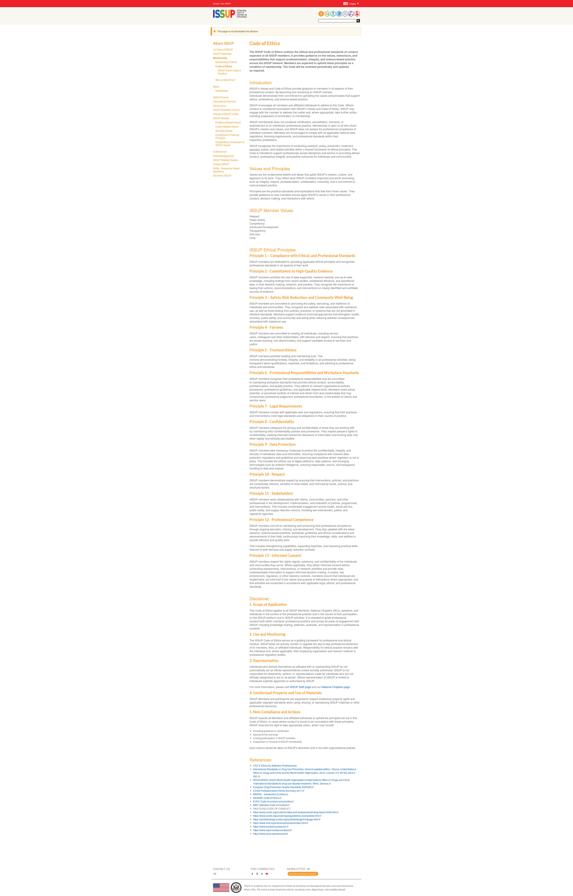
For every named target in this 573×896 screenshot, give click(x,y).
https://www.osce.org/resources (269, 833)
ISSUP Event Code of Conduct (229, 72)
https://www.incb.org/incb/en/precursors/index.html (279, 823)
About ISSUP (223, 43)
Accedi (216, 3)
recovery (254, 149)
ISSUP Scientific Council (226, 110)
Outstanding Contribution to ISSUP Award (229, 143)
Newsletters (221, 90)
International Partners (224, 101)
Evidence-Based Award (228, 122)
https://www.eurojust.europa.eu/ (269, 826)
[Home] (230, 17)
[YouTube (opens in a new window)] (267, 874)
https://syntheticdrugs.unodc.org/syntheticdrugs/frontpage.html (285, 819)
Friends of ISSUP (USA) (226, 114)
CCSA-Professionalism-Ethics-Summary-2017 (277, 790)
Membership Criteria (226, 62)
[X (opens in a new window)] (257, 874)
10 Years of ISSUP (223, 49)
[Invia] (358, 20)
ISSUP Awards (221, 118)
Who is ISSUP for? (225, 80)
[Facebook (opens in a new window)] (252, 874)
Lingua (352, 3)
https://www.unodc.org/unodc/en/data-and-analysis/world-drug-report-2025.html (294, 812)
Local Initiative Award (226, 126)
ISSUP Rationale (222, 53)
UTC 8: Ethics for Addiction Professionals (275, 765)
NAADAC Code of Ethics (266, 798)
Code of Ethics (223, 66)
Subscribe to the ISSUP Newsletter (303, 873)
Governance (219, 105)
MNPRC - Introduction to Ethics (269, 794)
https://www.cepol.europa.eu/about (271, 830)
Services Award (223, 130)
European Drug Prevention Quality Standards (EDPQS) (282, 787)
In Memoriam (220, 151)
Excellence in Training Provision (227, 136)
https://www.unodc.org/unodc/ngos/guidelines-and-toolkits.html (286, 815)
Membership (220, 58)
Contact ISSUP (221, 164)
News (216, 86)
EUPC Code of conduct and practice (272, 801)
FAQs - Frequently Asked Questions (226, 170)
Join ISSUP (226, 3)
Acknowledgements (223, 156)
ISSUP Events (220, 97)
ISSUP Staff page (300, 687)
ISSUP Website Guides (225, 160)
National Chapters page (336, 687)
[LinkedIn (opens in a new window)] (262, 874)
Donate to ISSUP (222, 175)
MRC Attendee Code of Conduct (270, 805)
